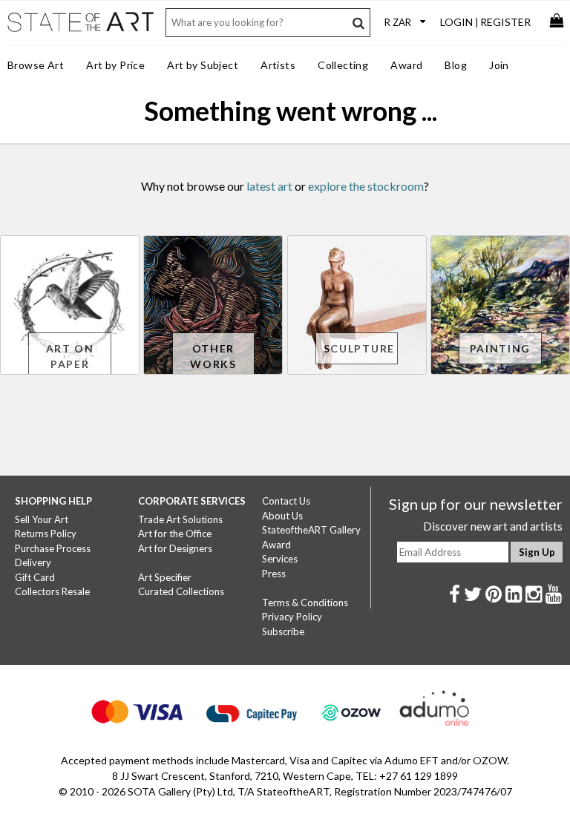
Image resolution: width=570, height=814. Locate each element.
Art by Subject (202, 65)
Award (406, 65)
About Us (282, 516)
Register (505, 22)
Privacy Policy (292, 617)
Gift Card (35, 577)
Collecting (343, 65)
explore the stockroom (366, 186)
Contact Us (286, 501)
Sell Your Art (41, 519)
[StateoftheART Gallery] (81, 30)
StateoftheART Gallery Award (311, 537)
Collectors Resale (52, 591)
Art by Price (115, 65)
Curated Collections (181, 591)
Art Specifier (164, 577)
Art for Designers (175, 548)
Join (499, 65)
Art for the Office (175, 533)
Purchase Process (53, 548)
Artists (278, 65)
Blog (456, 65)
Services (280, 559)
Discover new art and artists (493, 526)
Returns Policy (45, 533)
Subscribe (283, 631)
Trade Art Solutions (180, 519)
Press (274, 574)
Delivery (33, 562)
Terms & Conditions (305, 602)
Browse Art (35, 65)
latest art (269, 186)
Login (456, 22)
